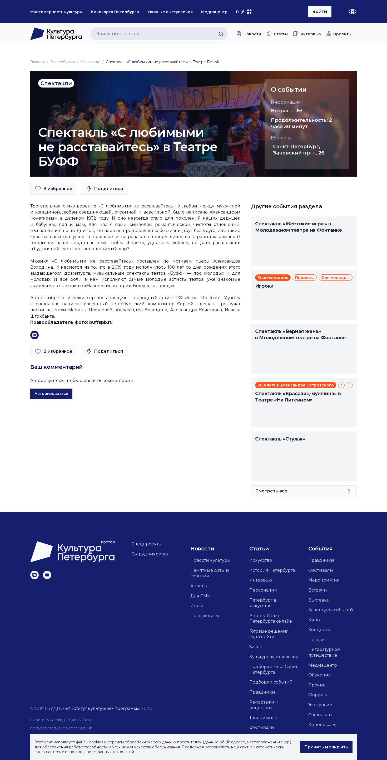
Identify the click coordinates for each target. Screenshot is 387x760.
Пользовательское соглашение (61, 728)
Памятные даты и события (209, 573)
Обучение (319, 674)
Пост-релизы (204, 615)
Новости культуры (210, 560)
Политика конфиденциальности (61, 720)
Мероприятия (324, 580)
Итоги (197, 605)
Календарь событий (330, 609)
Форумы (317, 694)
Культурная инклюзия (274, 656)
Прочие (317, 685)
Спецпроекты (146, 543)
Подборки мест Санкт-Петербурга (274, 669)
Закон (255, 646)
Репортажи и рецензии (264, 705)
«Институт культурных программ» (102, 708)
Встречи (317, 590)
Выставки (319, 600)
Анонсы (199, 585)
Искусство (260, 560)
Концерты (319, 629)
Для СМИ (200, 595)
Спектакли (90, 62)
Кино (314, 619)
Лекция (317, 639)
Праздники (262, 692)
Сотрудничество (149, 553)
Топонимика (263, 717)
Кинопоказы (322, 724)
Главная (37, 62)
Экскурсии (320, 704)
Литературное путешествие (324, 652)
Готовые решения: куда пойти (269, 634)
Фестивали (261, 727)
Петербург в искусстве (262, 603)
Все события (62, 62)
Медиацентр (322, 665)
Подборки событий (271, 682)
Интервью (260, 580)
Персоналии (263, 590)
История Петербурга (272, 570)
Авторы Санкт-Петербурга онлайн (271, 618)
